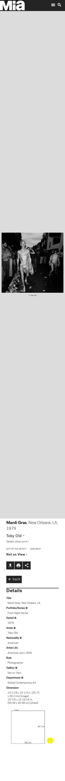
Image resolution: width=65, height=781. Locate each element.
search (59, 5)
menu (53, 5)
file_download (10, 565)
